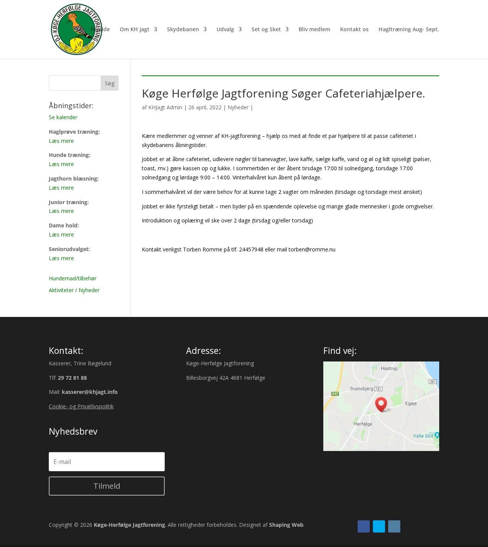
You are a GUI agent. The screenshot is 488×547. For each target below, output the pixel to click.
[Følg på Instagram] (394, 526)
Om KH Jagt (134, 30)
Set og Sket (266, 30)
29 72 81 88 (72, 377)
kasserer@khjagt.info (90, 391)
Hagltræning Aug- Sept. (409, 30)
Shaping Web (286, 524)
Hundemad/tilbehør (72, 278)
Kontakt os (354, 30)
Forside (100, 30)
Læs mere (61, 140)
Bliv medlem (314, 30)
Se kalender (63, 117)
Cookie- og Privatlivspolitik (81, 406)
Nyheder (238, 107)
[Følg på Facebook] (364, 526)
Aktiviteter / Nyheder (74, 290)
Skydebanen (183, 30)
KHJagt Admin (165, 107)
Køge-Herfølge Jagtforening (129, 524)
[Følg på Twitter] (379, 526)
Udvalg (225, 30)
